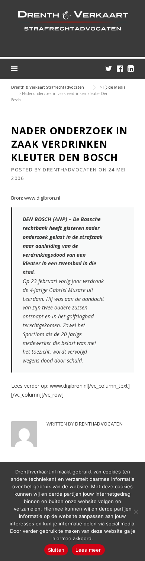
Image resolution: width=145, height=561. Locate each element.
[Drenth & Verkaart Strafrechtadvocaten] (72, 20)
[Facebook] (120, 68)
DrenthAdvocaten (70, 169)
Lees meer (88, 550)
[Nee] (135, 511)
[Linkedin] (131, 68)
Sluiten (56, 550)
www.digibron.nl (69, 385)
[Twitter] (108, 68)
